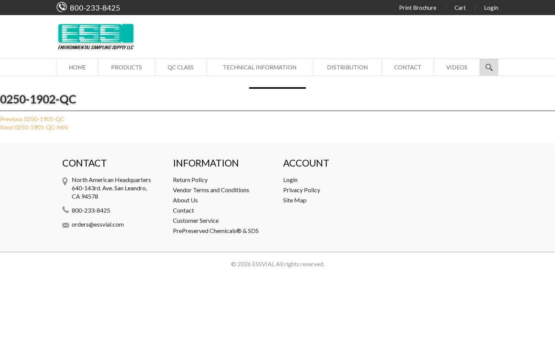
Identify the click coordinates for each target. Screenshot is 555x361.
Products (126, 67)
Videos (456, 67)
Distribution (347, 67)
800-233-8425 (91, 210)
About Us (185, 200)
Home (77, 67)
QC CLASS (181, 67)
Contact (407, 67)
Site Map (295, 200)
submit (488, 67)
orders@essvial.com (98, 224)
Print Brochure (417, 7)
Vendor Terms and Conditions (211, 189)
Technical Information (259, 67)
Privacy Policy (301, 189)
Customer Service (196, 220)
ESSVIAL (263, 263)
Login (491, 7)
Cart (460, 7)
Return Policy (190, 179)
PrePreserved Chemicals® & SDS (216, 230)
